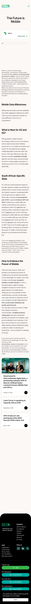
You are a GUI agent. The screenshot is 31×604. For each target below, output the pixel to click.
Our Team (19, 539)
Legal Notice (5, 547)
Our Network (20, 529)
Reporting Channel (7, 556)
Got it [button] (15, 599)
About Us (19, 537)
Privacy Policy (6, 552)
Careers (19, 533)
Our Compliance (6, 554)
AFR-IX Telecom (21, 527)
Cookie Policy (6, 550)
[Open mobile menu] (28, 6)
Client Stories (20, 535)
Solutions (19, 531)
